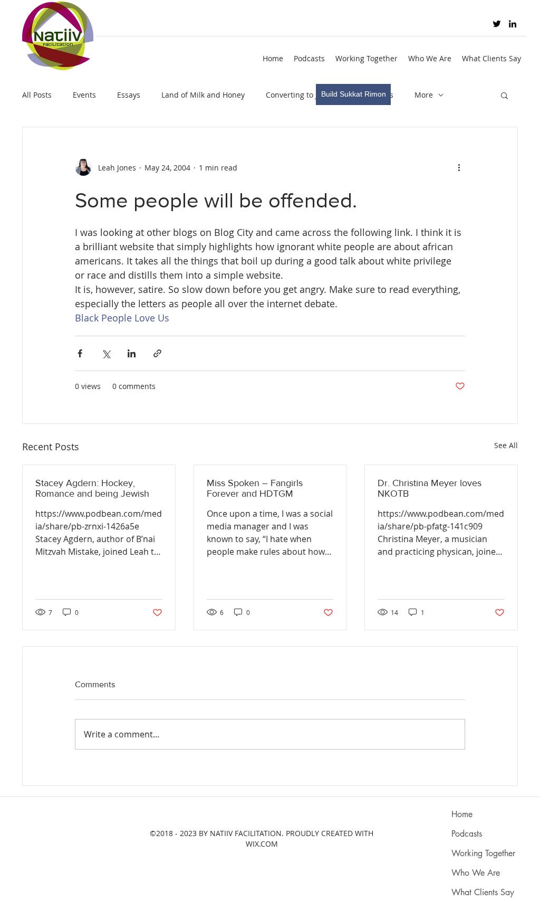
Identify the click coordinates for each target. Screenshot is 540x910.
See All (506, 445)
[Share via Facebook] (80, 353)
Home (461, 814)
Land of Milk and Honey (203, 95)
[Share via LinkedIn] (132, 353)
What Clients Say (482, 892)
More (423, 95)
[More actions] (458, 167)
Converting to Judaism (305, 95)
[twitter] (496, 23)
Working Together (483, 853)
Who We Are (475, 872)
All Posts (37, 95)
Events (84, 95)
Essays (128, 95)
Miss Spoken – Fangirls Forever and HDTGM (255, 488)
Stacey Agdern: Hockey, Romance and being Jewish (92, 488)
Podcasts (466, 833)
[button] (504, 95)
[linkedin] (512, 23)
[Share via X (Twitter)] (106, 353)
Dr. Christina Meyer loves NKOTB (429, 488)
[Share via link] (157, 353)
